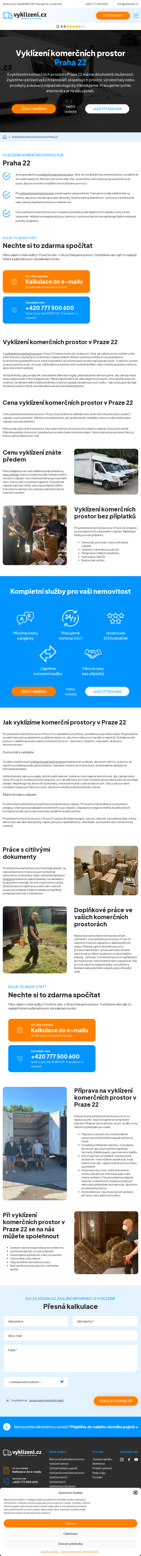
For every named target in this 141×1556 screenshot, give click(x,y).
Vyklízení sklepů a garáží (63, 1468)
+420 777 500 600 (96, 4)
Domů (5, 137)
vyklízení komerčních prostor (56, 174)
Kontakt (98, 1477)
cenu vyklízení (11, 474)
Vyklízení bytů (57, 1481)
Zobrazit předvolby (70, 1543)
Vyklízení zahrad (58, 1463)
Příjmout (70, 1523)
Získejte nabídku (102, 1459)
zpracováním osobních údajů (46, 1400)
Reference (99, 1463)
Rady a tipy (99, 1472)
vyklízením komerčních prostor (23, 353)
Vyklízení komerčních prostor (66, 1472)
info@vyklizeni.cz (127, 4)
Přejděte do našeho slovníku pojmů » (104, 1426)
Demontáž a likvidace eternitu (66, 1459)
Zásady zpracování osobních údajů (79, 1551)
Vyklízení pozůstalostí (62, 1486)
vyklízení (8, 879)
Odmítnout (70, 1533)
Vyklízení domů (58, 1477)
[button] (135, 1492)
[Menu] (135, 15)
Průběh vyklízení (102, 1468)
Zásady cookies (50, 1551)
